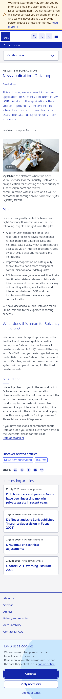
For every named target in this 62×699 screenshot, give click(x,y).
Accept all (31, 674)
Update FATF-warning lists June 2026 (29, 568)
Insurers (41, 459)
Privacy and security (15, 618)
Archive (8, 611)
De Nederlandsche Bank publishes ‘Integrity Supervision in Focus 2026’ (30, 523)
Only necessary (31, 684)
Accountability (12, 625)
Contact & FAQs (13, 631)
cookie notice (46, 664)
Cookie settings (31, 692)
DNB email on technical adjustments (22, 546)
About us (8, 598)
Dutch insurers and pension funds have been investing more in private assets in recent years (30, 498)
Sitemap (8, 605)
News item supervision (18, 459)
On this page (15, 55)
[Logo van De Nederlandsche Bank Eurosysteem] (5, 36)
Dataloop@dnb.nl (13, 437)
